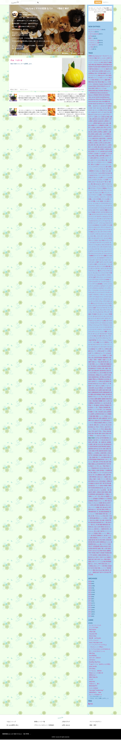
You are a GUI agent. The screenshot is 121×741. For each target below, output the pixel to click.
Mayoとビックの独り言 (96, 673)
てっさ (90, 49)
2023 (89, 588)
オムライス (91, 32)
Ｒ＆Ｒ (91, 679)
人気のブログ (66, 721)
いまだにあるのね (93, 34)
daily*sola (92, 681)
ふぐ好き (91, 47)
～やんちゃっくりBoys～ (96, 647)
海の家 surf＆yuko (95, 638)
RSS (91, 704)
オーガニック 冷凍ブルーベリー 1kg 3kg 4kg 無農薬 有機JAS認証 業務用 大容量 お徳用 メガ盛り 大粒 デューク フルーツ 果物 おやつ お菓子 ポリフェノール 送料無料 (33, 97)
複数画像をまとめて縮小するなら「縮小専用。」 (16, 734)
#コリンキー (24, 89)
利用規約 (51, 725)
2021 (89, 592)
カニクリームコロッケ (95, 29)
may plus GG (93, 634)
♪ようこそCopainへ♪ (95, 694)
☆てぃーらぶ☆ (93, 640)
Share (81, 53)
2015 (89, 605)
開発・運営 (93, 725)
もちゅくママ (23, 12)
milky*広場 (92, 631)
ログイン (106, 2)
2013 (89, 609)
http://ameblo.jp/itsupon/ (18, 48)
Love (74, 53)
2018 (89, 599)
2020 (89, 594)
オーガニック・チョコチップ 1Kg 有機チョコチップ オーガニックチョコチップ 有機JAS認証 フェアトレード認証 (100, 9)
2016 (89, 603)
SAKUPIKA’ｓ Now (95, 692)
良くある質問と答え (13, 725)
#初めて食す (14, 89)
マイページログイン (96, 721)
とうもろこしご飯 (93, 40)
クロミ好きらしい (93, 45)
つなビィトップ (11, 721)
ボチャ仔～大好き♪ (95, 657)
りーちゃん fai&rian (95, 671)
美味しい (91, 38)
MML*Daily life (93, 677)
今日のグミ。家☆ (94, 684)
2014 (89, 607)
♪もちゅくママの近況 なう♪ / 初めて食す (47, 8)
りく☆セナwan (93, 627)
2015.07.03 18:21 (79, 89)
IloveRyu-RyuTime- (95, 662)
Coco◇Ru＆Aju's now (95, 642)
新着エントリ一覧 (39, 721)
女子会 (90, 36)
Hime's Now (92, 636)
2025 (89, 583)
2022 (89, 590)
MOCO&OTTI (93, 686)
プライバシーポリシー (41, 725)
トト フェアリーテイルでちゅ (98, 645)
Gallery (66, 53)
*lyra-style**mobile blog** (96, 690)
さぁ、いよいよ (16, 60)
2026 (89, 581)
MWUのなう (92, 675)
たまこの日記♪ (93, 688)
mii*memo (92, 660)
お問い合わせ (66, 725)
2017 (89, 601)
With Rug (92, 653)
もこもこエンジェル (95, 625)
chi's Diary (92, 668)
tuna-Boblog (92, 655)
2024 (89, 586)
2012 (89, 612)
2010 (89, 616)
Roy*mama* (92, 629)
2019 (89, 596)
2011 (89, 614)
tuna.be (60, 717)
